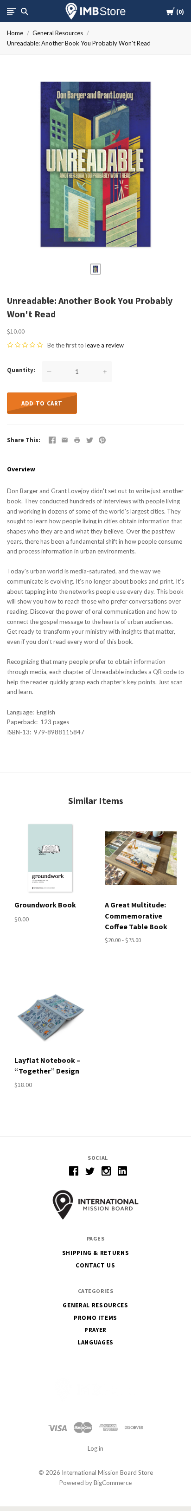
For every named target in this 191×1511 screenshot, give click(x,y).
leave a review (104, 345)
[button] (95, 1205)
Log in (95, 1448)
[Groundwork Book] (50, 858)
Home (15, 33)
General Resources (57, 33)
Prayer (95, 1330)
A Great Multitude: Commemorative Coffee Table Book (136, 915)
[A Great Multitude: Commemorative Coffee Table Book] (141, 858)
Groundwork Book (45, 904)
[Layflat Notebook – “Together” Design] (50, 1013)
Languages (95, 1342)
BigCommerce (113, 1482)
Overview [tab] (21, 469)
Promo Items (95, 1318)
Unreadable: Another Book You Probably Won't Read (79, 43)
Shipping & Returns (95, 1253)
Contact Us (95, 1265)
